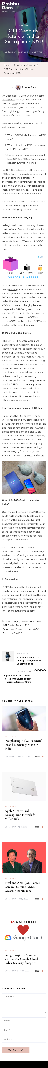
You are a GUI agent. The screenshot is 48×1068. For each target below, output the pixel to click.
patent (12, 289)
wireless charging (23, 305)
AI (25, 455)
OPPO (30, 96)
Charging (16, 621)
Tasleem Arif (9, 633)
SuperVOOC (33, 629)
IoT (31, 455)
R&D (14, 103)
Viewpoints (23, 25)
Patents (19, 625)
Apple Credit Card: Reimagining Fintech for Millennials (21, 815)
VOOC (5, 305)
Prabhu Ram (10, 6)
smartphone (8, 99)
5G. (42, 455)
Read (38, 757)
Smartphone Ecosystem (14, 629)
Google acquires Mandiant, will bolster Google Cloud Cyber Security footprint (22, 959)
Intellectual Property (31, 621)
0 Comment (37, 52)
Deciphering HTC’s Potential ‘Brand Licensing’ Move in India (23, 745)
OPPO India (8, 625)
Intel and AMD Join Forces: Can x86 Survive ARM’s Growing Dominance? (22, 887)
